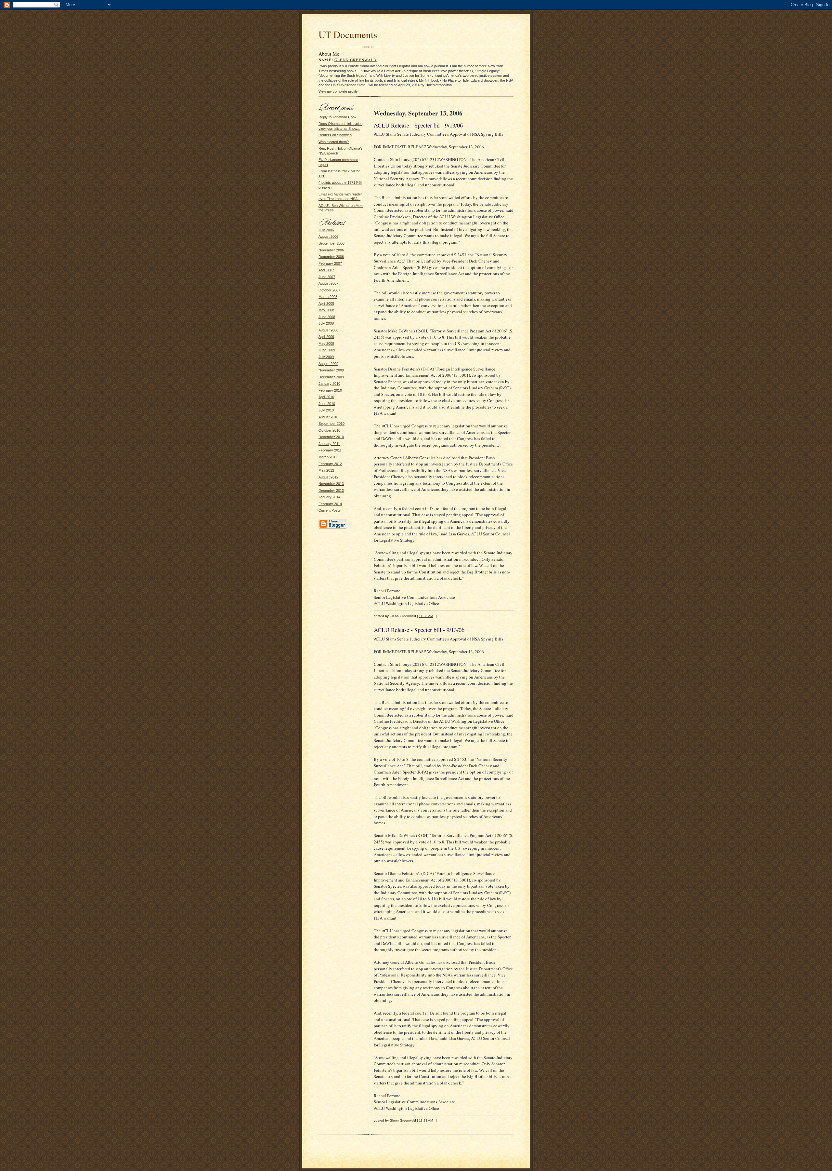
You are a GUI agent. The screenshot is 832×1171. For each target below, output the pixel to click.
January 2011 (329, 444)
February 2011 (330, 450)
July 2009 (326, 357)
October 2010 (329, 430)
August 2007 (328, 283)
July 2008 (326, 323)
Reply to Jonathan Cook (337, 117)
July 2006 (326, 230)
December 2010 (331, 437)
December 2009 (331, 377)
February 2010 (330, 390)
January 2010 (329, 383)
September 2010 (331, 423)
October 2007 (329, 290)
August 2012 (328, 477)
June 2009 (326, 350)
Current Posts (329, 510)
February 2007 (330, 263)
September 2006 (331, 243)
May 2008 (326, 310)
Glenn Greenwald (355, 59)
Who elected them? (333, 142)
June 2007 (326, 277)
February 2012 (330, 464)
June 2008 (326, 317)
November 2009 (331, 370)
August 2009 (328, 364)
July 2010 (326, 410)
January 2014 (329, 497)
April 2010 (326, 397)
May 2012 (326, 470)
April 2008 (326, 303)
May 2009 (326, 343)
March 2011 (327, 457)
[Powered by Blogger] (332, 528)
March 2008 (327, 297)
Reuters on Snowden (335, 135)
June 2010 (326, 404)
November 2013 (331, 484)
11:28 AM (426, 616)
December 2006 (331, 257)
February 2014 (330, 504)
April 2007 (326, 270)
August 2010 (328, 417)
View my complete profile (338, 91)
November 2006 (331, 250)
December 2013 (331, 490)
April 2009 (326, 337)
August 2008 (328, 330)
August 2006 (328, 236)
